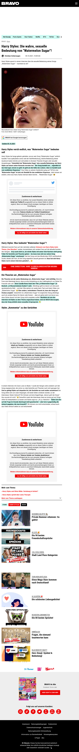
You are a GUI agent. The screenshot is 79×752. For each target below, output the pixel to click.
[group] (31, 37)
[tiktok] (26, 711)
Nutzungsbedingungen (39, 724)
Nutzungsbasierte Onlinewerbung (39, 731)
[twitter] (39, 711)
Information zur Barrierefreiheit (31, 734)
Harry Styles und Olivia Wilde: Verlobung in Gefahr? (20, 491)
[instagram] (20, 711)
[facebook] (33, 711)
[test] (45, 711)
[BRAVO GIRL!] (39, 669)
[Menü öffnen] (76, 3)
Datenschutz (52, 724)
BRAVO (4, 41)
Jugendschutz (47, 727)
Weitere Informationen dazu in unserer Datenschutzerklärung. (31, 228)
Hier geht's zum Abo (50, 692)
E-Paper (37, 738)
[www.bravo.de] (10, 3)
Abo (43, 738)
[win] (58, 711)
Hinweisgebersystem (51, 734)
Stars (8, 41)
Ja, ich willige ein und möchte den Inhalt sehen (32, 233)
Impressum (26, 724)
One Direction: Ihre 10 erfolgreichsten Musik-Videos (34, 267)
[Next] (60, 37)
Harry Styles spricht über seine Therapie (16, 495)
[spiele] (52, 711)
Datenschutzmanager (34, 727)
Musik (24, 504)
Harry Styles (14, 504)
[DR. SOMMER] (29, 669)
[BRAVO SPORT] (50, 669)
